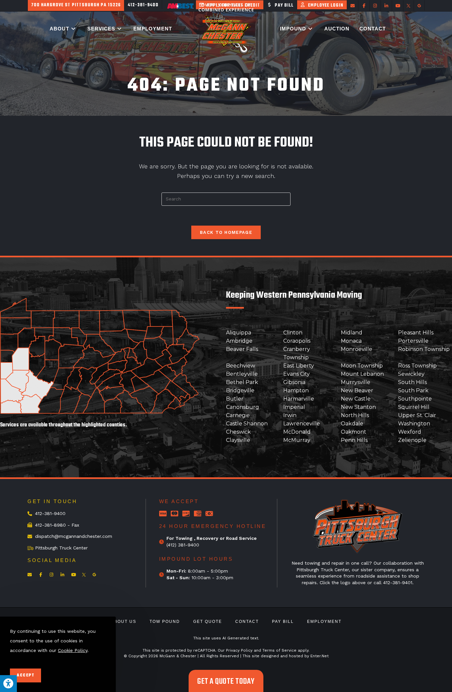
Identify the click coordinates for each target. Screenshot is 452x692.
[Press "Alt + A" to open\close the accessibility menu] (8, 683)
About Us (123, 621)
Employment (324, 621)
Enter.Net (319, 656)
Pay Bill (283, 621)
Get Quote (207, 621)
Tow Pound (165, 621)
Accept (25, 675)
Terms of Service (279, 650)
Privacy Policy (239, 650)
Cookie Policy (72, 650)
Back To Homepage (226, 232)
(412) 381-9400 (182, 544)
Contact (247, 621)
